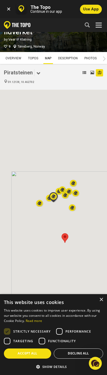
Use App (91, 9)
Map (48, 58)
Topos (33, 58)
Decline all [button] (78, 353)
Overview (13, 58)
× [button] (101, 300)
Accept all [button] (27, 353)
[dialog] (53, 334)
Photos (90, 58)
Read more (34, 321)
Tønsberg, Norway (31, 46)
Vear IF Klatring (20, 39)
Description (68, 58)
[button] (64, 238)
